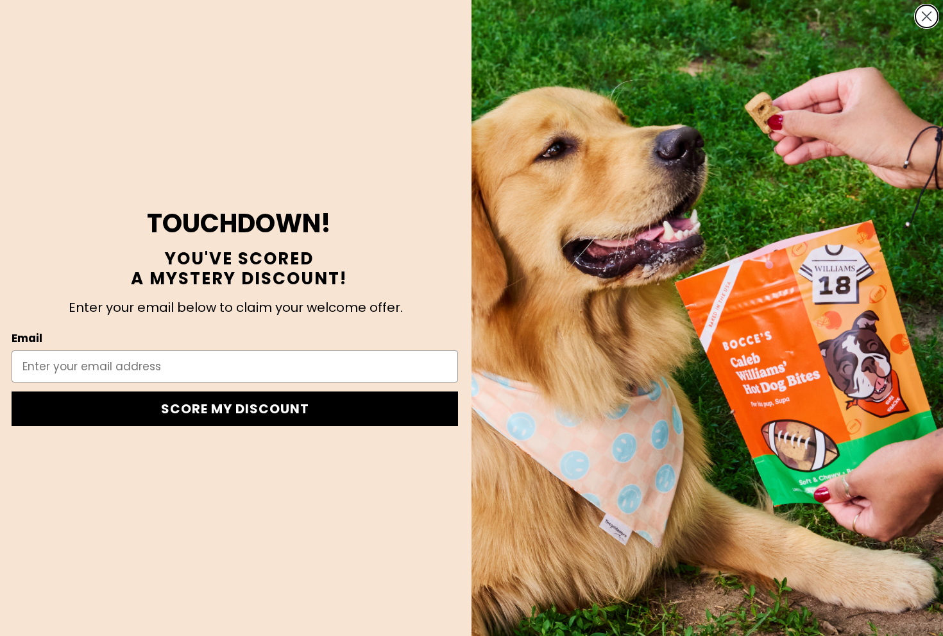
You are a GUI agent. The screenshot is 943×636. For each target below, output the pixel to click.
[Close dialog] (926, 16)
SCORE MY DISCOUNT (235, 409)
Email (27, 338)
